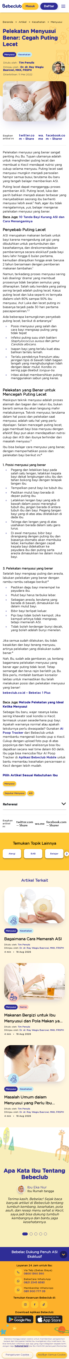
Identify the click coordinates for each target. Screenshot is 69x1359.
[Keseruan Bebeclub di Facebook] (34, 1304)
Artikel (22, 22)
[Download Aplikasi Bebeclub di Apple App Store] (49, 1319)
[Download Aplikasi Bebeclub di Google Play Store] (20, 1319)
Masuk (30, 6)
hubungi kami (21, 1346)
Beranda (8, 22)
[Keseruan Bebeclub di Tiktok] (43, 1304)
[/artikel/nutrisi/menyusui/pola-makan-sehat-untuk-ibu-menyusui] (34, 981)
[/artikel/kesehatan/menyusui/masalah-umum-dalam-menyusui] (34, 1063)
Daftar (49, 6)
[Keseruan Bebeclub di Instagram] (25, 1304)
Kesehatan (38, 22)
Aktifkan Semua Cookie (52, 1355)
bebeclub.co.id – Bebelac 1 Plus (26, 692)
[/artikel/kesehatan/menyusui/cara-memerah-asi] (34, 905)
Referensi (10, 804)
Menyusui (56, 22)
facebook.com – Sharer (55, 137)
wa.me (41, 137)
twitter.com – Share (26, 137)
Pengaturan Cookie (17, 1355)
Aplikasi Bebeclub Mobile (37, 757)
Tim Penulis (26, 63)
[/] (12, 6)
